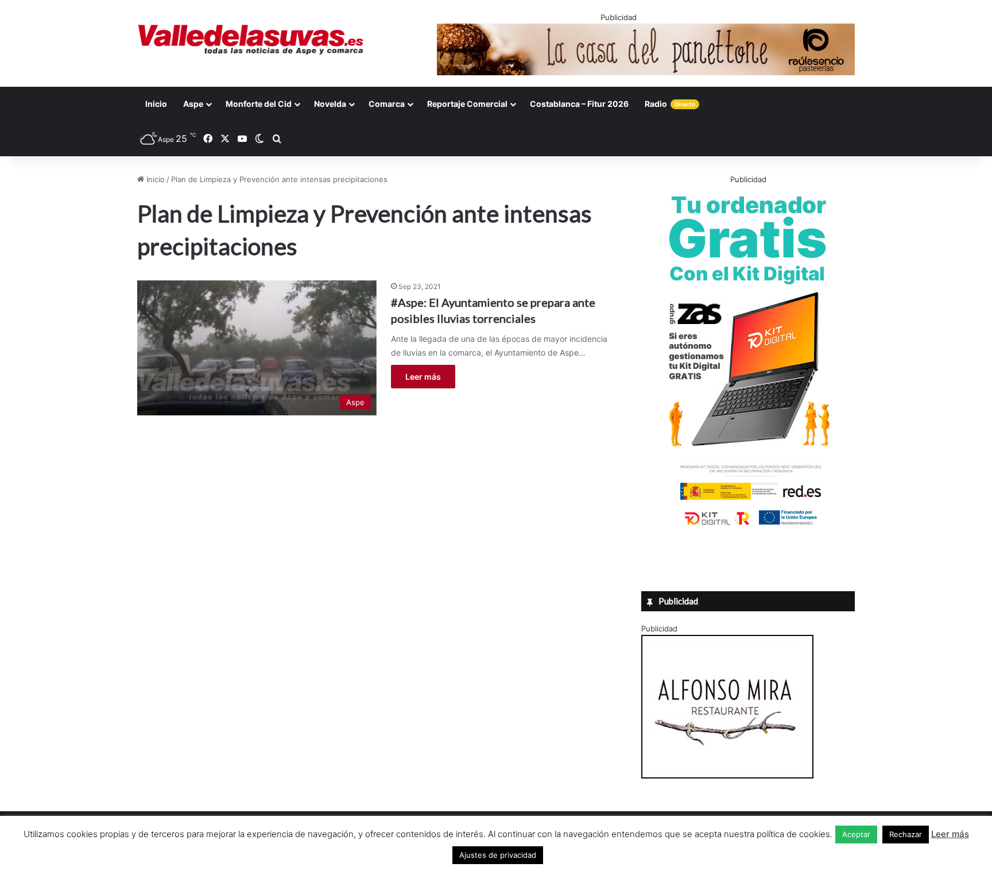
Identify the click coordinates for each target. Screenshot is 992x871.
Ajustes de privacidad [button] (497, 855)
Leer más (423, 376)
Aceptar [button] (856, 834)
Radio (670, 104)
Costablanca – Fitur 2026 (579, 104)
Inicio (156, 104)
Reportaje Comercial (467, 104)
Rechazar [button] (905, 834)
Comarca (387, 104)
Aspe (193, 104)
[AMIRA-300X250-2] (727, 775)
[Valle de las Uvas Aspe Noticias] (251, 39)
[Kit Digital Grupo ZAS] (748, 527)
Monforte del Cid (259, 104)
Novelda (330, 104)
